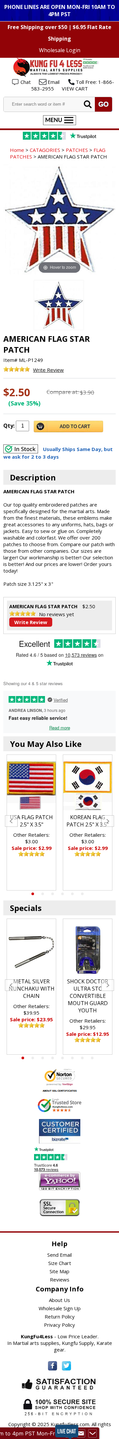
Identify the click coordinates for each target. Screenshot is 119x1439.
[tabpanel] (31, 823)
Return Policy (60, 1316)
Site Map (59, 1271)
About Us (59, 1300)
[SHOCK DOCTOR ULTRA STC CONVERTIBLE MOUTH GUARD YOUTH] (87, 950)
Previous (11, 821)
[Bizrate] (71, 1139)
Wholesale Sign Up (60, 1308)
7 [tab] (82, 1058)
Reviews (59, 1279)
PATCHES (77, 150)
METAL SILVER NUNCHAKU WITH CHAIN (32, 989)
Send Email (59, 1254)
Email (54, 82)
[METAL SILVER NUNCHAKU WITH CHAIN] (31, 950)
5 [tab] (72, 894)
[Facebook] (52, 1366)
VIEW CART (75, 88)
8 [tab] (92, 1058)
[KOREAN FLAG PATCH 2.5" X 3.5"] (87, 785)
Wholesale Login (59, 50)
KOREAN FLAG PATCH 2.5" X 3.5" (87, 821)
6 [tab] (82, 894)
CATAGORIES (45, 150)
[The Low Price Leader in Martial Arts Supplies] (59, 75)
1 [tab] (32, 894)
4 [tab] (62, 894)
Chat (25, 82)
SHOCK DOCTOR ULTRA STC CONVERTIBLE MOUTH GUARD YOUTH (87, 996)
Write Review (48, 370)
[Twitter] (66, 1366)
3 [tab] (52, 894)
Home (17, 150)
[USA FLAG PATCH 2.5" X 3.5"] (31, 785)
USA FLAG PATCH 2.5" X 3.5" (31, 821)
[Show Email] (81, 1433)
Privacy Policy (59, 1324)
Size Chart (59, 1263)
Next (107, 821)
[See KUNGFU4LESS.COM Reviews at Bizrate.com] (59, 1131)
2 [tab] (42, 894)
